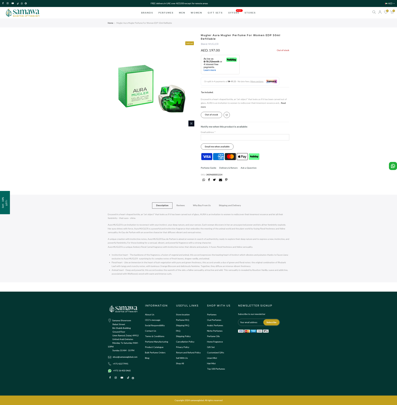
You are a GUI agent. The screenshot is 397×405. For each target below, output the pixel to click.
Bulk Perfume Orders (155, 352)
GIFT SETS (215, 12)
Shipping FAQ (182, 325)
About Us (149, 314)
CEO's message (152, 320)
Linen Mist (212, 358)
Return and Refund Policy (188, 352)
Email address (208, 132)
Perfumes (211, 314)
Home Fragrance (215, 341)
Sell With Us (182, 358)
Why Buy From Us (202, 205)
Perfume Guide (208, 167)
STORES (250, 12)
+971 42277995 (120, 363)
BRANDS (147, 12)
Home (110, 23)
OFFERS (235, 12)
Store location (183, 314)
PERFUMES (166, 12)
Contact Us (150, 330)
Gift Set (211, 347)
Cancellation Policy (185, 341)
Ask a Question (248, 167)
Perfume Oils (213, 336)
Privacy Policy (182, 347)
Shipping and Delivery (230, 205)
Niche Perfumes (215, 330)
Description (162, 205)
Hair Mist (211, 363)
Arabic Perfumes (215, 325)
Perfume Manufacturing (156, 341)
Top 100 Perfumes (216, 368)
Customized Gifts (215, 352)
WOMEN (196, 12)
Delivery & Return (228, 167)
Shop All (180, 363)
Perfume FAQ (182, 320)
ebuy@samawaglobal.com (125, 357)
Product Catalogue (154, 347)
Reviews (180, 205)
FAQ (178, 330)
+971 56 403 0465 (122, 370)
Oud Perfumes (214, 320)
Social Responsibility (155, 325)
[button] (5, 202)
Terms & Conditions (154, 336)
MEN (182, 12)
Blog (147, 358)
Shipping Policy (183, 336)
